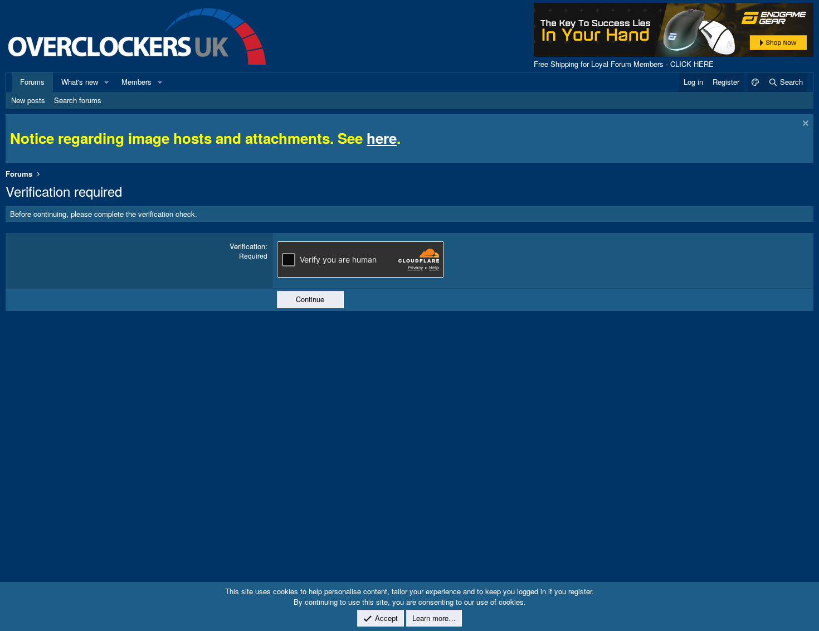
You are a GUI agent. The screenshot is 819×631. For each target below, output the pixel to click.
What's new (79, 81)
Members (136, 81)
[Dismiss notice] (804, 124)
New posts (28, 100)
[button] (106, 81)
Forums (32, 81)
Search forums (77, 100)
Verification (247, 246)
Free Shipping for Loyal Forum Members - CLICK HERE (624, 64)
